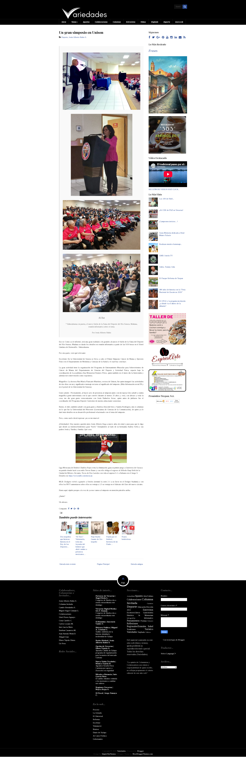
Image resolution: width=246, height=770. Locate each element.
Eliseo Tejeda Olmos (67, 640)
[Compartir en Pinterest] (78, 509)
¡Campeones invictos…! (168, 221)
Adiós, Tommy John (167, 267)
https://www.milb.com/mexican (80, 476)
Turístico (149, 629)
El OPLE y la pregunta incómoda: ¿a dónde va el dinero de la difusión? (172, 303)
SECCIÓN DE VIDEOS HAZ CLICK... (164, 189)
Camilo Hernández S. (67, 607)
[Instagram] (171, 37)
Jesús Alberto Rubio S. (77, 37)
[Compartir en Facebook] (69, 509)
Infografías (131, 618)
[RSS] (184, 37)
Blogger (181, 640)
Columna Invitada (66, 604)
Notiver (96, 729)
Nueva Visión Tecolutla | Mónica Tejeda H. (106, 662)
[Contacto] (180, 37)
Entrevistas (130, 22)
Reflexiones (132, 623)
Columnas (117, 22)
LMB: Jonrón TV (166, 256)
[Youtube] (167, 37)
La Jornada (97, 713)
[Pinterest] (163, 37)
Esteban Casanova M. (67, 630)
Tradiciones (131, 629)
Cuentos (150, 603)
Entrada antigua (137, 564)
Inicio (64, 22)
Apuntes (86, 22)
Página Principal (103, 564)
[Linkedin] (176, 37)
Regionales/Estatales (136, 626)
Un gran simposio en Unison (81, 32)
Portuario (150, 621)
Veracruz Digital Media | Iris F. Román (106, 610)
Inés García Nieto (66, 627)
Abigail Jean (64, 637)
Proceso (96, 710)
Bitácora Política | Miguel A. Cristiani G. (106, 628)
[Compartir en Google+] (75, 509)
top (123, 582)
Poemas (144, 621)
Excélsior (96, 723)
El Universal (98, 716)
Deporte (166, 22)
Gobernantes (98, 739)
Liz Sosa (62, 643)
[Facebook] (149, 37)
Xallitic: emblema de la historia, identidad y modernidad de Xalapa (104, 634)
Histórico (130, 615)
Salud (150, 626)
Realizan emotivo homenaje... (170, 244)
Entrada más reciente (68, 564)
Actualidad (131, 596)
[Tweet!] (71, 509)
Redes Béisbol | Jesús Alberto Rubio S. (105, 641)
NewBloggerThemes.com (143, 754)
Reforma (96, 719)
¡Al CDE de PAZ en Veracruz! (171, 210)
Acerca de (179, 22)
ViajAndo (154, 22)
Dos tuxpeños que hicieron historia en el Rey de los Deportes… (65, 542)
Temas (74, 22)
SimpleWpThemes (109, 754)
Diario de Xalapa (99, 732)
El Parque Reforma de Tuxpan (171, 278)
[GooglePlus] (158, 37)
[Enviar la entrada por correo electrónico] (61, 513)
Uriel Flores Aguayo (67, 617)
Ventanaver (97, 726)
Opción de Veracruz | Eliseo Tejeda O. (105, 647)
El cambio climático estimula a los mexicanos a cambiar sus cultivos (106, 681)
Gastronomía (148, 613)
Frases (153, 51)
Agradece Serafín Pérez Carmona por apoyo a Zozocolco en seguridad (105, 668)
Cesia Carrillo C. (65, 621)
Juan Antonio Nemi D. (67, 634)
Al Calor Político (100, 736)
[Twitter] (153, 37)
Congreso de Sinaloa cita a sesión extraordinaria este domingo (106, 602)
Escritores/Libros (133, 613)
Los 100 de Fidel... (166, 199)
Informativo (148, 618)
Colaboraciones (101, 22)
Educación (142, 607)
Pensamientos (133, 620)
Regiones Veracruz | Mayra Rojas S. (104, 688)
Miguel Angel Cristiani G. (69, 611)
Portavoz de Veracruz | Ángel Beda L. (105, 597)
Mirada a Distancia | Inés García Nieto (106, 675)
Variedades (132, 632)
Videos (143, 22)
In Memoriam (146, 615)
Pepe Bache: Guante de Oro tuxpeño (96, 539)
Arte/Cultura (148, 596)
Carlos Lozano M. (66, 624)
